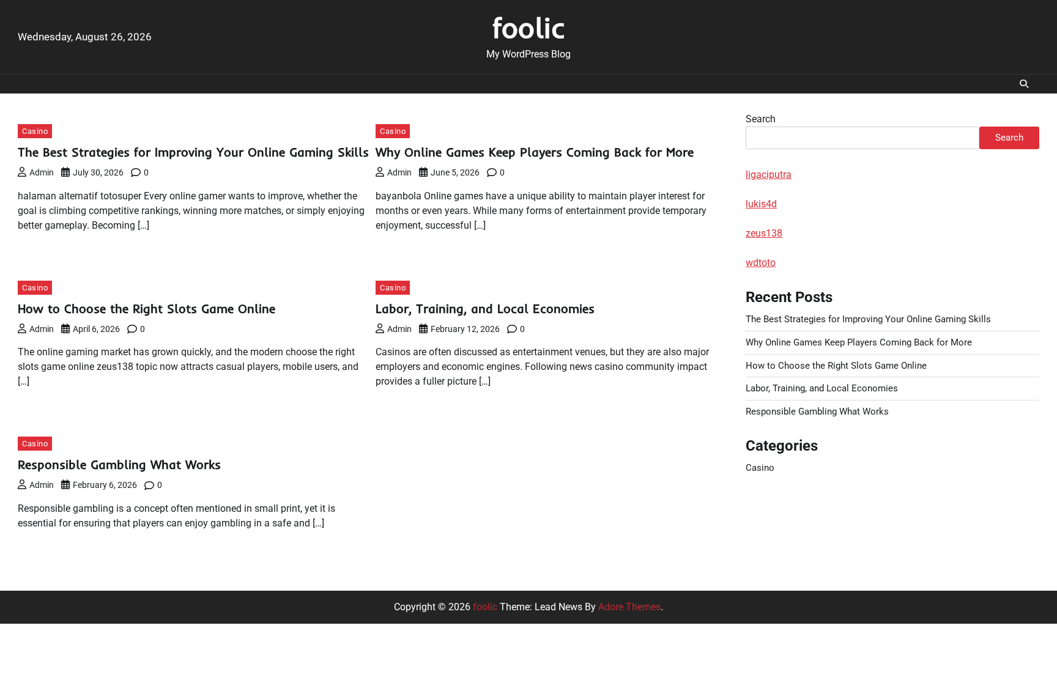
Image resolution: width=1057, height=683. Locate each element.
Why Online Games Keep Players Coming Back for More (535, 152)
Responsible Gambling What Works (119, 464)
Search (761, 119)
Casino (35, 131)
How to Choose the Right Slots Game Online (146, 308)
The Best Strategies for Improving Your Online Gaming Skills (193, 152)
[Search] (1024, 84)
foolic (528, 27)
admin (41, 172)
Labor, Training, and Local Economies (485, 308)
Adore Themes (629, 607)
